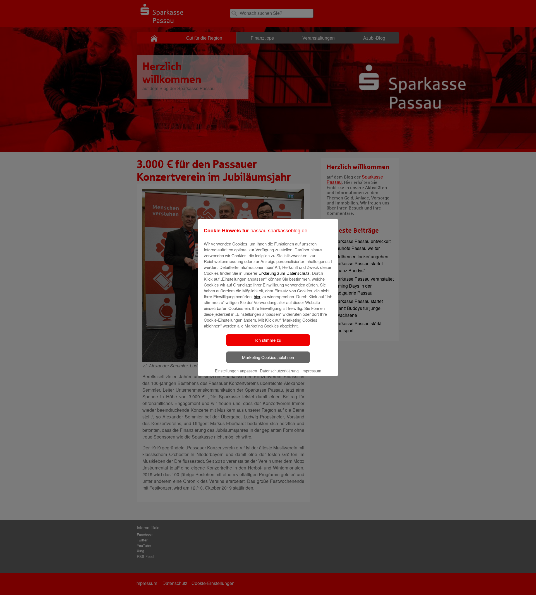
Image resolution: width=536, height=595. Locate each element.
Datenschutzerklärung (279, 371)
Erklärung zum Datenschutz (284, 273)
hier (257, 296)
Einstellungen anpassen (236, 371)
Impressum (311, 371)
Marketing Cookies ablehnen (268, 357)
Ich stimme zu (268, 340)
